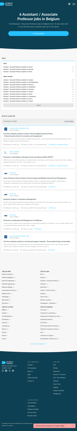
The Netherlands (8, 316)
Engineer (43, 293)
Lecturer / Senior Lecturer (48, 290)
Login (29, 374)
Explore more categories (38, 344)
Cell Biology (6, 297)
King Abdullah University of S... (50, 339)
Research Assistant (58, 390)
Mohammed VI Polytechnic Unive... (51, 316)
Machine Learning (8, 274)
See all (38, 105)
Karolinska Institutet (47, 319)
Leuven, (12, 174)
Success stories (32, 412)
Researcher (44, 287)
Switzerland (6, 319)
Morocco (5, 329)
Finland (5, 335)
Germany (5, 322)
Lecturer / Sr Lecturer (59, 374)
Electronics (6, 303)
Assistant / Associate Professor (59, 144)
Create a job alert (39, 33)
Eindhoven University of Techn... (50, 329)
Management (57, 394)
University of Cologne (47, 335)
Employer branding (33, 409)
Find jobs (30, 365)
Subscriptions (31, 406)
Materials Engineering (9, 284)
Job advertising (32, 403)
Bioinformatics (7, 293)
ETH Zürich (44, 322)
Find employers (32, 368)
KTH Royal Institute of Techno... (50, 326)
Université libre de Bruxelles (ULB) (19, 128)
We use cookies (9, 425)
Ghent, (12, 153)
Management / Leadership (48, 303)
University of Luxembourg (48, 313)
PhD (42, 274)
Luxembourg (6, 326)
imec (42, 332)
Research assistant (46, 300)
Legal (3, 425)
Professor (53, 187)
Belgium (17, 130)
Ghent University (14, 152)
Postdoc (43, 277)
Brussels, (12, 130)
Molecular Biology (8, 287)
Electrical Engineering (9, 281)
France (4, 339)
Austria (4, 332)
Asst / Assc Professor (59, 378)
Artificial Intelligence (9, 277)
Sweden (5, 313)
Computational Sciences (10, 290)
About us (30, 371)
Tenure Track (44, 297)
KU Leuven (13, 173)
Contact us (31, 381)
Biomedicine (6, 300)
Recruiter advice (32, 416)
